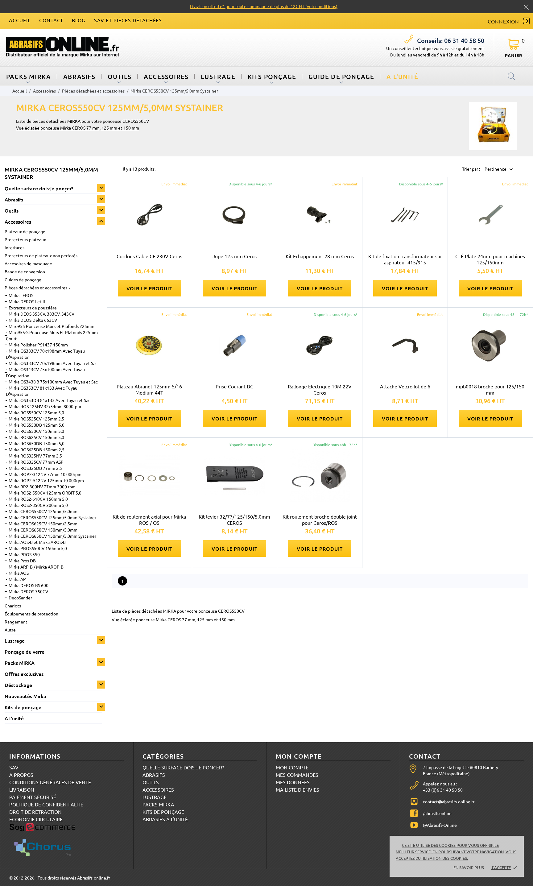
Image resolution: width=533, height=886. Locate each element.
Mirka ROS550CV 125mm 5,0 (36, 412)
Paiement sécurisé (32, 797)
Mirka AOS (19, 573)
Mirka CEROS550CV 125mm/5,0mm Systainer (52, 517)
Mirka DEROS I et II (27, 301)
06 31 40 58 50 (450, 40)
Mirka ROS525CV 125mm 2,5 (36, 418)
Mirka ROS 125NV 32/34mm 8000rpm (45, 406)
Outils (119, 76)
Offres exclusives (24, 673)
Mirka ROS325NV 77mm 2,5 (35, 455)
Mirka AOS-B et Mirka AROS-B (37, 542)
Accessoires (166, 76)
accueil (20, 20)
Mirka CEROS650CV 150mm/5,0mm (43, 529)
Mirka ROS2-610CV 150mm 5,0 (38, 499)
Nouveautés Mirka (25, 696)
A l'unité (402, 76)
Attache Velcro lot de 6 (405, 386)
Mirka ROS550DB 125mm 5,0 (36, 425)
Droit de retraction (35, 812)
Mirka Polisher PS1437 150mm (38, 344)
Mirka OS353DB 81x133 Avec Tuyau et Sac (49, 400)
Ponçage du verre (24, 651)
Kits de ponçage (23, 707)
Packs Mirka (158, 804)
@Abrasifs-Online (440, 825)
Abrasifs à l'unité (165, 819)
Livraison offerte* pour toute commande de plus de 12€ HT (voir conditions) (263, 6)
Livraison (21, 789)
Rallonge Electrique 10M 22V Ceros (320, 389)
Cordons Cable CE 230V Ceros (149, 256)
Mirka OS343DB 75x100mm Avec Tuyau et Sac (53, 381)
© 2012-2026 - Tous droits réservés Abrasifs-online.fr (59, 877)
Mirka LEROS (21, 295)
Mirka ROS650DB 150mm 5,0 (36, 443)
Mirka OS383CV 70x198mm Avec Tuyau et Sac (53, 363)
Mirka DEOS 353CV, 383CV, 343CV (41, 314)
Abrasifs (79, 76)
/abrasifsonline (437, 813)
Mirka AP (17, 579)
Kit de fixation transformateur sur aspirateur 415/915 (405, 259)
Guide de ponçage (341, 76)
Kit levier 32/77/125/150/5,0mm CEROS (234, 519)
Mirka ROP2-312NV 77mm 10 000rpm (45, 474)
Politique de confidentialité (46, 804)
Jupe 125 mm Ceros (235, 256)
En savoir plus (468, 867)
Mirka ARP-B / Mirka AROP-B (36, 566)
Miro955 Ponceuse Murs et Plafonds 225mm (51, 326)
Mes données (293, 782)
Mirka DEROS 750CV (28, 591)
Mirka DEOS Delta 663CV (33, 320)
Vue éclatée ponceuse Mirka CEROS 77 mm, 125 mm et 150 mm (77, 127)
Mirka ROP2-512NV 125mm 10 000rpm (46, 480)
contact (51, 20)
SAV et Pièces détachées (128, 20)
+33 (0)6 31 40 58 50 (443, 790)
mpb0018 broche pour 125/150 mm (490, 389)
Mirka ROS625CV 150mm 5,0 (36, 437)
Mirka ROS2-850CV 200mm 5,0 (38, 505)
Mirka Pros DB (22, 560)
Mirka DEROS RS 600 (28, 585)
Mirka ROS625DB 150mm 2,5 (36, 449)
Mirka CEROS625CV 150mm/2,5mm (43, 523)
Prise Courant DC (234, 386)
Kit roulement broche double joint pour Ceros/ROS (320, 519)
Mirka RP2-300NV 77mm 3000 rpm (42, 486)
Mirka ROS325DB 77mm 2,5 (35, 468)
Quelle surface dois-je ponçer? (39, 188)
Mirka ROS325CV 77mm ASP (36, 462)
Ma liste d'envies (297, 789)
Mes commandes (297, 775)
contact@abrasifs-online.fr (448, 801)
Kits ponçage (272, 76)
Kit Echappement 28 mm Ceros (320, 256)
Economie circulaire (36, 819)
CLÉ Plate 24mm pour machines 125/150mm (490, 259)
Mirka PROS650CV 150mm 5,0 (38, 548)
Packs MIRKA (28, 76)
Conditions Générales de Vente (50, 782)
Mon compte (292, 767)
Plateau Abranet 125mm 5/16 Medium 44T (149, 389)
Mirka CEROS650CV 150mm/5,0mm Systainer (52, 536)
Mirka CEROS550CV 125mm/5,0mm (43, 511)
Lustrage (218, 76)
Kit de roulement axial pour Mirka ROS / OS (149, 519)
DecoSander (20, 597)
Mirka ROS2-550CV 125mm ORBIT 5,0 (45, 492)
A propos (21, 775)
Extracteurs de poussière (33, 307)
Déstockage (18, 684)
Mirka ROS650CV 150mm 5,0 (36, 431)
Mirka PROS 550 (24, 554)
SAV (14, 767)
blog (78, 20)
